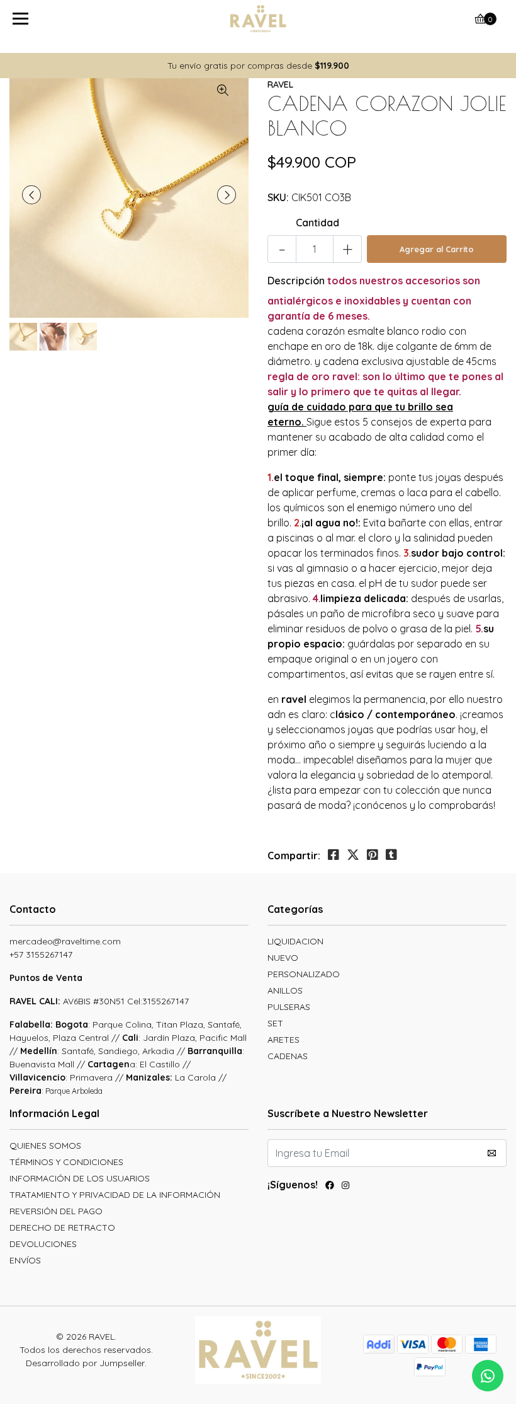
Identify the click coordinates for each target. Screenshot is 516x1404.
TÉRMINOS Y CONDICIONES (66, 1162)
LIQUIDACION (295, 941)
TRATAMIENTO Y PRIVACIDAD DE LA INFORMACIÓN (114, 1194)
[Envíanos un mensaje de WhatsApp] (487, 1375)
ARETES (283, 1039)
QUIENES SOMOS (45, 1145)
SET (275, 1023)
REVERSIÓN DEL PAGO (56, 1211)
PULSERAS (288, 1006)
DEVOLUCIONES (43, 1244)
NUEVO (282, 957)
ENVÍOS (25, 1260)
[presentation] (31, 194)
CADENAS (287, 1056)
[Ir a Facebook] (329, 1187)
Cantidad (317, 222)
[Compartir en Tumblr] (391, 855)
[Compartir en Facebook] (333, 855)
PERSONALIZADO (303, 974)
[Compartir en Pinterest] (372, 855)
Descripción (296, 280)
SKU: (278, 197)
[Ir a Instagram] (345, 1187)
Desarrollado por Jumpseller (85, 1363)
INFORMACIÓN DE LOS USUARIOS (79, 1178)
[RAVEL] (258, 19)
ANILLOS (285, 990)
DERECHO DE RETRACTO (62, 1227)
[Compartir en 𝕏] (353, 855)
